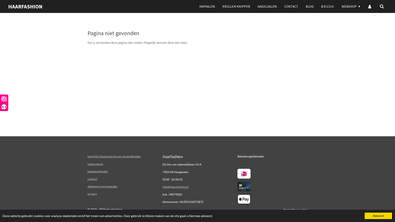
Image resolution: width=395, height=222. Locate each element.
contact (92, 179)
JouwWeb (302, 209)
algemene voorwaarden (102, 186)
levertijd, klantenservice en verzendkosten (114, 156)
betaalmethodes (97, 171)
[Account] (370, 6)
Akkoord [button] (378, 215)
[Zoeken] (382, 6)
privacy (92, 193)
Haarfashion (25, 6)
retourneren (95, 164)
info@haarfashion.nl (175, 186)
